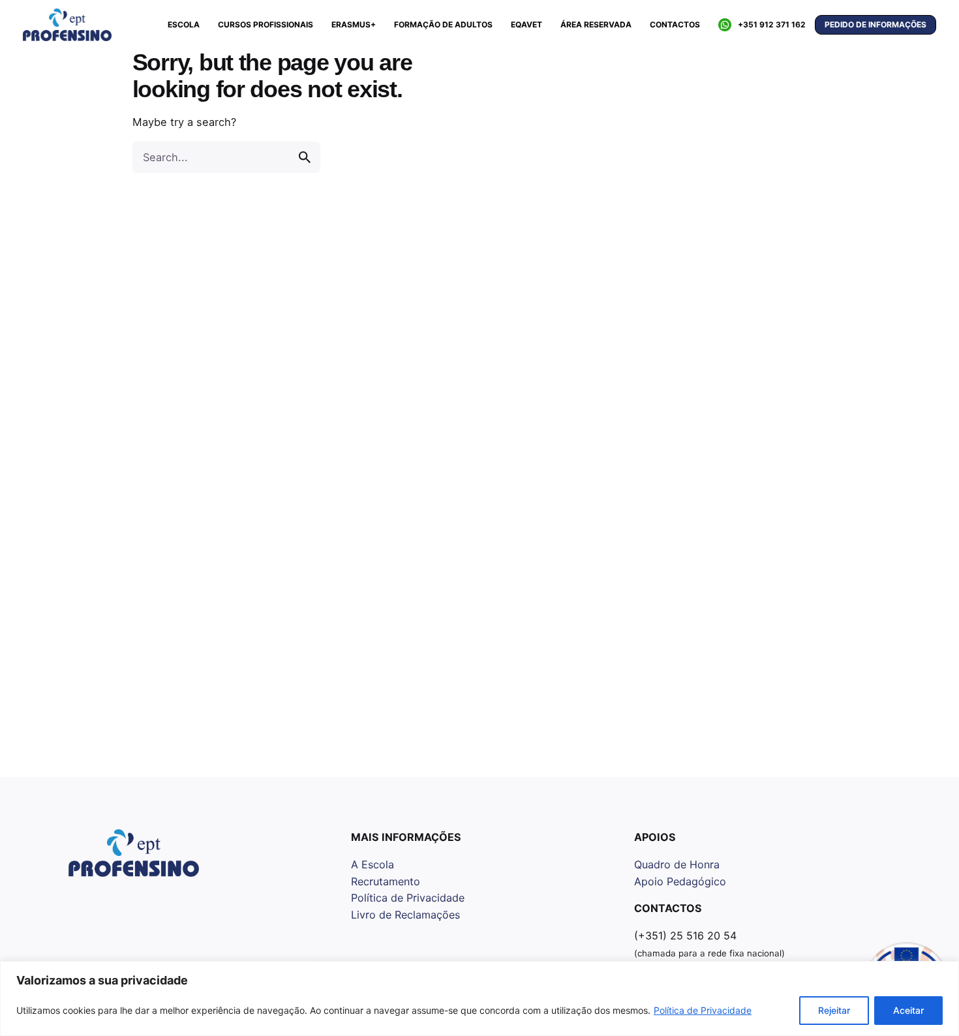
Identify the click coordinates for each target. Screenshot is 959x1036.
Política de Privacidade (703, 1010)
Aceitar (908, 1010)
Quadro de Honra (677, 864)
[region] (479, 998)
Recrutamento (385, 881)
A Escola (372, 864)
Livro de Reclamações (405, 914)
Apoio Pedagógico (680, 881)
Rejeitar (834, 1010)
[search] (304, 157)
